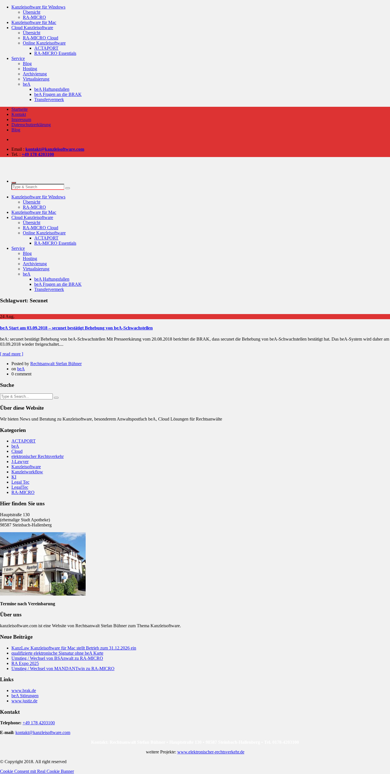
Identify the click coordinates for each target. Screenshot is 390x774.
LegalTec (19, 487)
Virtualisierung (36, 79)
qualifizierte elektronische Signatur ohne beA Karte (57, 653)
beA (27, 84)
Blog (27, 63)
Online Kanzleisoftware (44, 43)
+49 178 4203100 (39, 722)
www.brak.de (23, 690)
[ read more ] (11, 353)
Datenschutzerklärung (31, 124)
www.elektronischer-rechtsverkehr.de (210, 751)
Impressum (21, 119)
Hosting (30, 68)
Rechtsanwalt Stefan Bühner (56, 363)
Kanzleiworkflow (27, 471)
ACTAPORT (46, 48)
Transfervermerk (49, 99)
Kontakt (18, 114)
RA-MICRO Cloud (40, 37)
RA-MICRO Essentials (55, 53)
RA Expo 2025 (25, 663)
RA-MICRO (34, 17)
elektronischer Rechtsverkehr (37, 456)
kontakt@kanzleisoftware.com (42, 732)
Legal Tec (20, 482)
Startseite (19, 109)
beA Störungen (25, 695)
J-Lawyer (20, 461)
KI (13, 477)
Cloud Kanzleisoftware (32, 27)
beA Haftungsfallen (51, 89)
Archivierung (35, 73)
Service (18, 58)
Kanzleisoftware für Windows (38, 7)
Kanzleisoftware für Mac (33, 22)
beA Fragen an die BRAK (58, 94)
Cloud (17, 451)
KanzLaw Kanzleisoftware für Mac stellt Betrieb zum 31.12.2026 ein (73, 648)
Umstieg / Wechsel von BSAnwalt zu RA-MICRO (57, 658)
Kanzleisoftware (26, 466)
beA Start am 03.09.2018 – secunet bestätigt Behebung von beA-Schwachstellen (76, 327)
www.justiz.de (24, 700)
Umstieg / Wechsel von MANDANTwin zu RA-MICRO (62, 668)
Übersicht (31, 12)
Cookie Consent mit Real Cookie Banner (37, 771)
